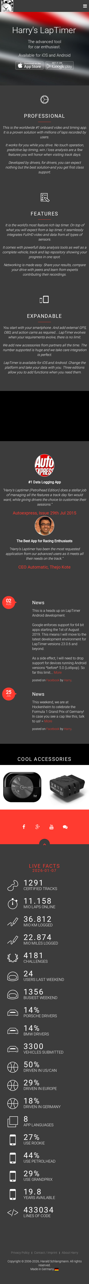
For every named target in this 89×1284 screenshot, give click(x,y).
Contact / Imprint (45, 1252)
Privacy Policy (20, 1252)
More (58, 672)
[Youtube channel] (51, 827)
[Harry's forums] (65, 827)
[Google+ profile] (37, 827)
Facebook (52, 680)
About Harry (70, 1252)
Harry (67, 680)
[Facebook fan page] (23, 827)
